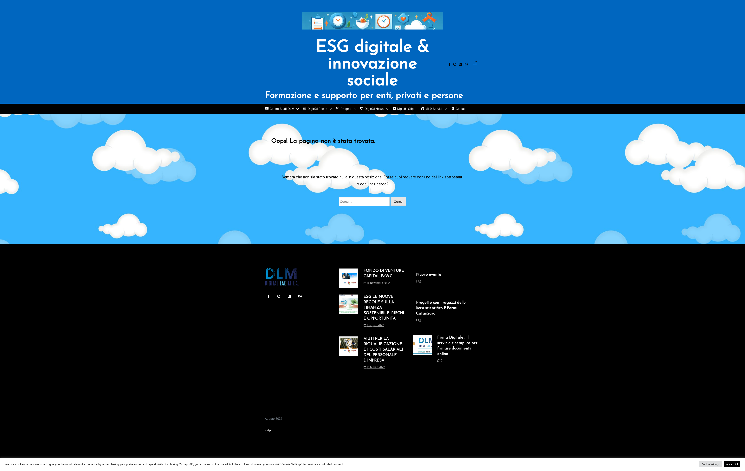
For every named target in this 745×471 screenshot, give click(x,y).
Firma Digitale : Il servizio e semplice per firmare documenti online (457, 346)
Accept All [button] (732, 464)
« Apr (268, 430)
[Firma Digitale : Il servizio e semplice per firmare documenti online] (422, 350)
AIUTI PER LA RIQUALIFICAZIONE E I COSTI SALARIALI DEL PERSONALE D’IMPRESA (383, 349)
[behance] (466, 64)
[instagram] (454, 64)
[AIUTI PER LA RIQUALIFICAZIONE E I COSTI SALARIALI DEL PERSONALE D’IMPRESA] (348, 354)
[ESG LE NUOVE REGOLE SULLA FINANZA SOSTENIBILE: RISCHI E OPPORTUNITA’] (348, 312)
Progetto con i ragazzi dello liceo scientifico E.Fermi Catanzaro (441, 308)
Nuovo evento (428, 275)
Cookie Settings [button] (711, 464)
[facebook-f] (449, 64)
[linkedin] (460, 64)
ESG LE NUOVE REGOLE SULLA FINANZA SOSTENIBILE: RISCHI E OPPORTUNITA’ (384, 308)
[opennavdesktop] (475, 64)
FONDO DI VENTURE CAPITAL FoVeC (384, 273)
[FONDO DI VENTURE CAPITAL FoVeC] (348, 278)
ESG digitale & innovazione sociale (372, 64)
